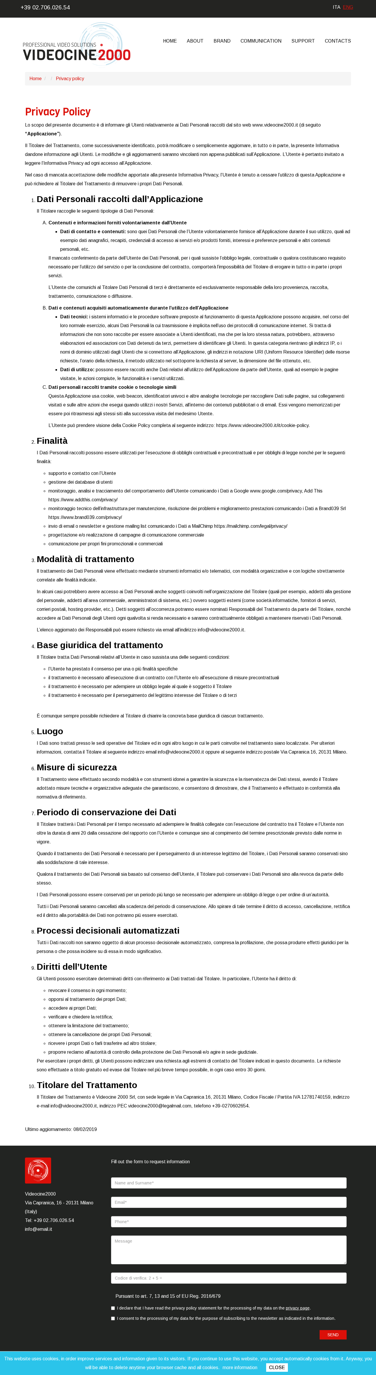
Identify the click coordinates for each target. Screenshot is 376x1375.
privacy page (298, 1308)
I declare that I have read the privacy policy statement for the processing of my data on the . (214, 1308)
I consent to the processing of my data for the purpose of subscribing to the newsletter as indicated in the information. (226, 1318)
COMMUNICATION (261, 40)
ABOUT (195, 40)
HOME (170, 40)
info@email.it (38, 1229)
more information (240, 1367)
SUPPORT (303, 40)
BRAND (222, 40)
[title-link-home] (76, 45)
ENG (348, 7)
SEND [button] (333, 1334)
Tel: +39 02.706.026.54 (49, 1220)
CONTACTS (338, 40)
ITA (336, 7)
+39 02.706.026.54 (45, 7)
